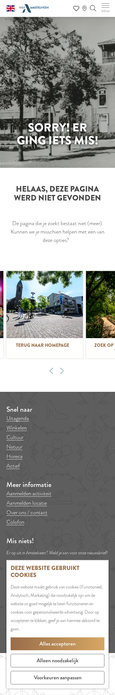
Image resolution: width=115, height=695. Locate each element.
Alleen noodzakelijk (57, 660)
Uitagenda (17, 418)
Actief (13, 466)
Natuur (14, 447)
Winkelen (16, 428)
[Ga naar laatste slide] (51, 371)
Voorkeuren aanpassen (58, 677)
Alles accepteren (57, 644)
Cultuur (14, 437)
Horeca (14, 456)
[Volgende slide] (62, 371)
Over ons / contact (26, 512)
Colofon (15, 522)
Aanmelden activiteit (28, 493)
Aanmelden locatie (26, 503)
